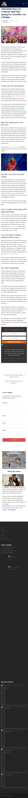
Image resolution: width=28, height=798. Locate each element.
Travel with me (4, 531)
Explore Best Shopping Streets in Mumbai (12, 774)
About (2, 533)
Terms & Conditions (5, 539)
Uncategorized (5, 22)
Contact (3, 535)
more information (5, 346)
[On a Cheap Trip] (4, 3)
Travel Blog (3, 529)
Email (4, 423)
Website (4, 430)
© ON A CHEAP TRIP (5, 795)
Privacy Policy (4, 537)
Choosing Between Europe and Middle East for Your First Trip (15, 706)
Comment (5, 402)
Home (2, 528)
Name (4, 415)
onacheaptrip (12, 509)
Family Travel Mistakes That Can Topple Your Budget (14, 729)
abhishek (5, 21)
